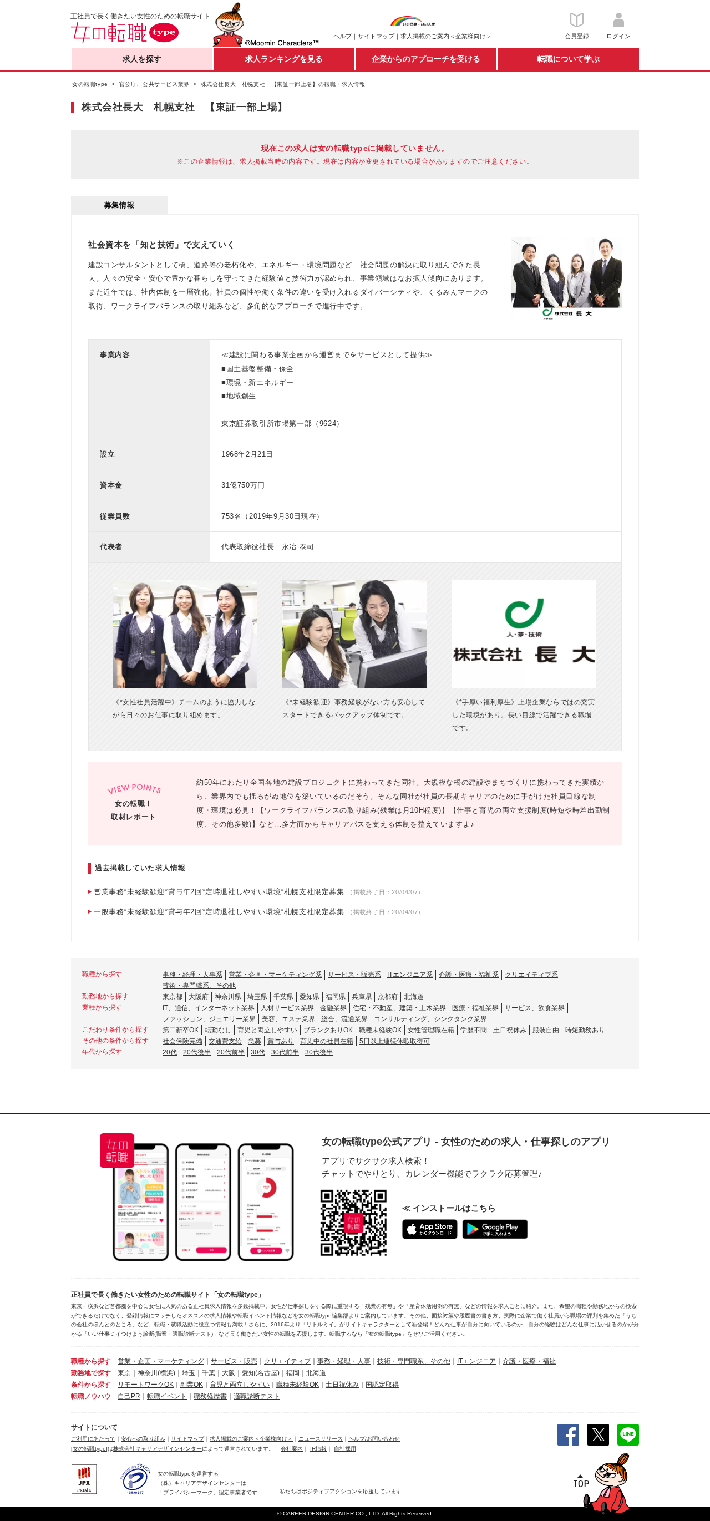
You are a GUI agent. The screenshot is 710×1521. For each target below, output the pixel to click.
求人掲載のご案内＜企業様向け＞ (446, 36)
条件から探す (91, 1384)
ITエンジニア (476, 1361)
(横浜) (166, 1373)
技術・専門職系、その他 (199, 986)
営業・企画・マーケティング (161, 1361)
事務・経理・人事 (344, 1361)
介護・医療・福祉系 (469, 974)
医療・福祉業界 (475, 1008)
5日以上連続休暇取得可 (394, 1041)
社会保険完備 (182, 1041)
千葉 (208, 1373)
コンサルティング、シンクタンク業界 (430, 1019)
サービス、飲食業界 (535, 1008)
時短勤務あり (585, 1030)
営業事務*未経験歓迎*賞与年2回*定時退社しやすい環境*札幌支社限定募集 (219, 892)
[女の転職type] (89, 1449)
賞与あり (280, 1041)
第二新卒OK (181, 1030)
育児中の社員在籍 (326, 1041)
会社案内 (292, 1449)
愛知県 (310, 997)
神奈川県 (228, 997)
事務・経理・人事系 (192, 974)
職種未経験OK (380, 1030)
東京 (124, 1373)
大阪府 (199, 997)
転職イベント (167, 1396)
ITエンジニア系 (410, 974)
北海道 (414, 997)
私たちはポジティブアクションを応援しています (341, 1491)
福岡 (293, 1373)
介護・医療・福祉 (529, 1361)
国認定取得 (382, 1384)
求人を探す (142, 58)
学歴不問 (473, 1030)
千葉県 (283, 997)
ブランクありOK (328, 1030)
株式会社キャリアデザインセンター (157, 1449)
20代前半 (231, 1052)
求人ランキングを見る (284, 58)
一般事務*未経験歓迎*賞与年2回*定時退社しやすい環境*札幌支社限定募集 (219, 911)
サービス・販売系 (354, 974)
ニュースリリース (320, 1439)
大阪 (228, 1373)
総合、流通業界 (344, 1019)
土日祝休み (509, 1030)
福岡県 (336, 997)
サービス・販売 (234, 1361)
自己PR (129, 1396)
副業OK (191, 1384)
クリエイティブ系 (531, 974)
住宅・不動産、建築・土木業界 (399, 1008)
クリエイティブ (287, 1361)
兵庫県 (362, 997)
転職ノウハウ (91, 1396)
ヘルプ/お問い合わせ (374, 1439)
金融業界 (333, 1008)
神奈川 (148, 1373)
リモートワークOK (146, 1384)
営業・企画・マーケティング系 (275, 974)
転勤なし (218, 1030)
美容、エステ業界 (288, 1019)
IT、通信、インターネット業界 (209, 1008)
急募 (254, 1041)
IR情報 (318, 1449)
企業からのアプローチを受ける (426, 58)
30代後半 (319, 1052)
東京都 (172, 997)
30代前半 (285, 1052)
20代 (170, 1052)
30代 (258, 1052)
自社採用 (345, 1449)
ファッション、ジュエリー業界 (209, 1019)
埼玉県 (257, 997)
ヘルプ (342, 36)
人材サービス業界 (287, 1008)
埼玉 (188, 1373)
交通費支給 (225, 1041)
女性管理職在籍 (431, 1030)
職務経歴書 (210, 1396)
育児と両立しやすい (267, 1030)
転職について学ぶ (568, 58)
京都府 (388, 997)
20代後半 (197, 1052)
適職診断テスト (257, 1396)
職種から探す (91, 1361)
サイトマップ (376, 36)
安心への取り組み (143, 1439)
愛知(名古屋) (261, 1373)
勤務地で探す (91, 1373)
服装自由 (545, 1030)
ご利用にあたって (93, 1439)
